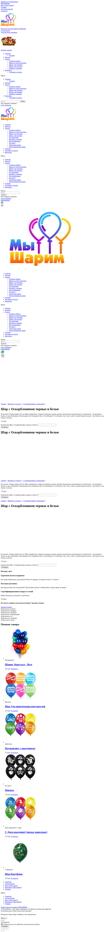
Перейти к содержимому (9, 2)
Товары (3, 404)
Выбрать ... (15, 669)
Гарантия (4, 11)
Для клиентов (10, 884)
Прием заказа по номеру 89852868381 (14, 907)
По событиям (13, 137)
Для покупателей (7, 9)
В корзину (5, 427)
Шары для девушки (16, 65)
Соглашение (5, 922)
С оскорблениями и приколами (34, 404)
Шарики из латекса (14, 404)
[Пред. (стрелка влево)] (1, 930)
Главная (7, 53)
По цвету (12, 143)
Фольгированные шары (17, 147)
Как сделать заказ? (7, 5)
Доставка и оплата (15, 72)
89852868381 (5, 3)
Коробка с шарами (15, 68)
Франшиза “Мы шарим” (13, 887)
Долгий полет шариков (9, 32)
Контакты (8, 70)
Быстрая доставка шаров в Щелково (13, 29)
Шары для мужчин (15, 66)
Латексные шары (15, 145)
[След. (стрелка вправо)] (4, 930)
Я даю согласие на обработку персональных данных (21, 924)
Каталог (8, 57)
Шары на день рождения (17, 63)
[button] (5, 30)
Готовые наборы (15, 61)
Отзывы (3, 7)
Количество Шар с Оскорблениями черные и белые (19, 425)
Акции (7, 59)
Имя (2, 918)
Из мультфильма (14, 141)
